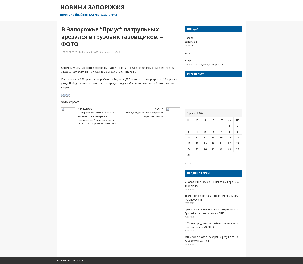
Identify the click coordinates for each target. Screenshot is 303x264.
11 (197, 137)
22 (229, 143)
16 (237, 137)
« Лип (188, 163)
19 (205, 143)
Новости (108, 52)
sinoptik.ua (217, 64)
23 (237, 143)
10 (188, 137)
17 (188, 143)
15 (229, 137)
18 (197, 143)
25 (197, 149)
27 (213, 149)
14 (221, 137)
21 (221, 143)
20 (213, 143)
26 (205, 149)
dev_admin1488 (89, 52)
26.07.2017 (71, 52)
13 (213, 137)
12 (205, 137)
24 (188, 149)
